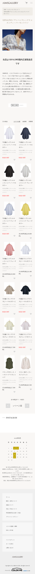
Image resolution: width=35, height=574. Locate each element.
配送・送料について (11, 501)
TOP (5, 9)
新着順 (31, 121)
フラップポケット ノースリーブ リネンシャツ (9, 374)
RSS (7, 530)
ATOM (11, 530)
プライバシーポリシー (12, 517)
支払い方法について (11, 509)
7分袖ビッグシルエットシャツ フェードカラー (25, 182)
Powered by (8, 570)
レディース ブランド (13, 9)
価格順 (24, 121)
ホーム (8, 497)
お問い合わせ (9, 548)
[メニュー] (31, 3)
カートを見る (9, 544)
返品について (9, 505)
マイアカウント (10, 540)
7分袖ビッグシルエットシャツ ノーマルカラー (9, 144)
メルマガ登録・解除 (11, 526)
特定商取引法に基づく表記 (13, 513)
